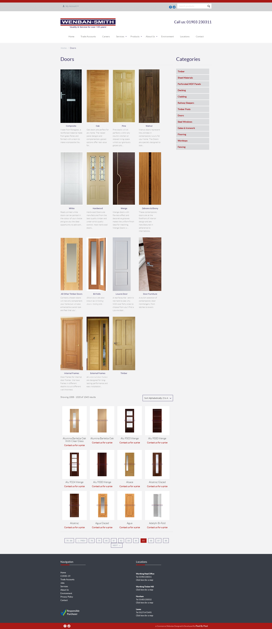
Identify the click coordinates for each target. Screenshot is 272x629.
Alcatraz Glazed (157, 482)
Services (120, 36)
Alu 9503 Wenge (130, 438)
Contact (200, 36)
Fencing (181, 147)
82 (121, 540)
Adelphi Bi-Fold (157, 523)
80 (106, 540)
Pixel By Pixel (202, 626)
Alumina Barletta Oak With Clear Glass (74, 439)
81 (114, 540)
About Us (150, 36)
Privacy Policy (66, 597)
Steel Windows (185, 122)
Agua (129, 523)
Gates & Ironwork (186, 128)
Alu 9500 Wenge (157, 438)
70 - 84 (69, 540)
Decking (182, 90)
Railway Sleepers (186, 103)
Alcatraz (74, 523)
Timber (181, 71)
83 (129, 540)
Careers (106, 36)
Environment (167, 36)
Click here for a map (144, 580)
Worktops (182, 140)
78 (92, 540)
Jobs (62, 583)
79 (99, 540)
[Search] (208, 6)
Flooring (182, 134)
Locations (185, 36)
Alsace (129, 482)
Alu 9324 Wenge (74, 482)
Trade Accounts (88, 36)
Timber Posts (184, 109)
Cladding (182, 96)
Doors (181, 115)
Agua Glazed (102, 523)
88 (166, 540)
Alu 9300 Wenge (102, 482)
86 (151, 540)
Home (71, 36)
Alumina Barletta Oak (102, 438)
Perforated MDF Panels (189, 84)
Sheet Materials (185, 77)
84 (136, 540)
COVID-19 (65, 576)
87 (158, 540)
